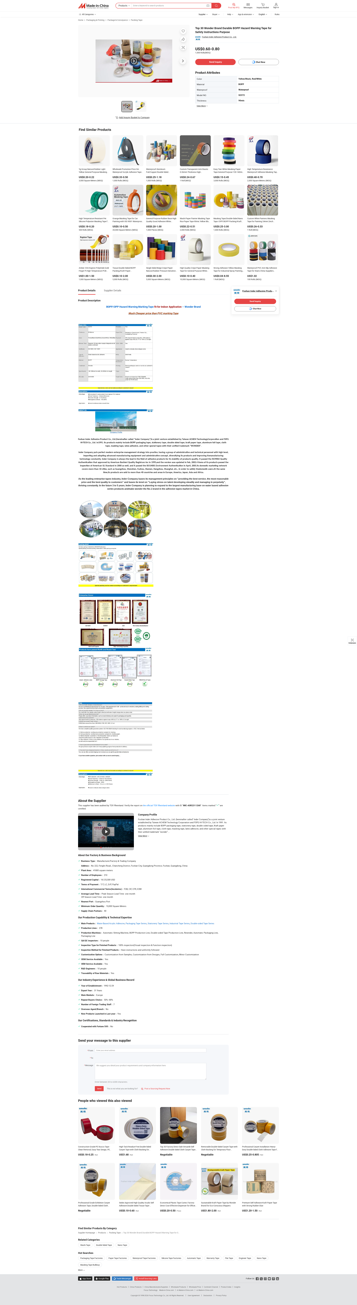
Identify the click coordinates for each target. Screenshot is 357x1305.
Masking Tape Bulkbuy (90, 1264)
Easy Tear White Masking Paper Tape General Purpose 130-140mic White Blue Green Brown (228, 171)
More (80, 1270)
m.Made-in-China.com (185, 1290)
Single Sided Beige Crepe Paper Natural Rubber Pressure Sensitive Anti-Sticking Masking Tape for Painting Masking (161, 270)
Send (99, 1088)
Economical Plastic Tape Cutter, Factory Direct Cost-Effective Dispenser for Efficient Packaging (178, 1205)
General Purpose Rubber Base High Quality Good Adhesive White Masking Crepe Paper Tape (161, 220)
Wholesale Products (178, 1287)
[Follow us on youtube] (269, 1278)
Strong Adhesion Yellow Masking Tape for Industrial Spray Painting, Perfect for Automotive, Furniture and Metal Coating (228, 270)
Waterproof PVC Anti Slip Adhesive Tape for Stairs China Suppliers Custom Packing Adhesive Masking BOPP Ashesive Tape (262, 270)
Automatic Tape (194, 1258)
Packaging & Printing (95, 20)
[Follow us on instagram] (265, 1278)
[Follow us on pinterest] (273, 1278)
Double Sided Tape (104, 1245)
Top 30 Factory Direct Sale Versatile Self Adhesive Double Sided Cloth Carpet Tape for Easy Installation (177, 1149)
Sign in (276, 7)
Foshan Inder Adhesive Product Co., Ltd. (219, 37)
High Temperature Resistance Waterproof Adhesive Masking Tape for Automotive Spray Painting (262, 171)
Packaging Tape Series (136, 923)
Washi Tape (85, 1245)
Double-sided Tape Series (202, 923)
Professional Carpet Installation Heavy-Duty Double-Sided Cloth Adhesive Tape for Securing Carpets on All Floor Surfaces (260, 1149)
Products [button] (123, 5)
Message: (89, 1065)
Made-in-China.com (166, 1290)
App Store (85, 1278)
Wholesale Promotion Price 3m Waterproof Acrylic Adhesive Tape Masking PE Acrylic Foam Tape (127, 171)
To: (92, 1058)
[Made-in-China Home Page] (93, 6)
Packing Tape (136, 20)
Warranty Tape (213, 1258)
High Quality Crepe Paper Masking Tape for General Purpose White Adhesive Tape (194, 270)
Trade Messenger (122, 1278)
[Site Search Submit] (216, 5)
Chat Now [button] (260, 62)
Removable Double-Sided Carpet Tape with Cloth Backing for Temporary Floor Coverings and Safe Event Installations (219, 1149)
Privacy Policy (221, 1295)
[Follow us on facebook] (257, 1278)
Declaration (207, 1295)
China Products (136, 1287)
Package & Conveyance (118, 20)
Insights (237, 1287)
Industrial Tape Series (180, 923)
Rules (277, 14)
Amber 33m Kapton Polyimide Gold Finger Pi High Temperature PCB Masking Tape (94, 270)
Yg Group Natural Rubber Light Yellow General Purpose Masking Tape (93, 171)
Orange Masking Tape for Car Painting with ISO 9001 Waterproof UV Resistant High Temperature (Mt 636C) (128, 220)
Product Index (226, 1287)
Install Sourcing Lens (148, 1278)
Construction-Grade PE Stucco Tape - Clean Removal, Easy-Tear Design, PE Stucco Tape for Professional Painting (94, 1149)
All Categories (88, 14)
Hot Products (122, 1287)
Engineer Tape (245, 1258)
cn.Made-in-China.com (204, 1290)
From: (90, 1050)
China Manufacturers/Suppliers (156, 1287)
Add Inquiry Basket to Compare (134, 117)
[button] (208, 5)
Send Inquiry (215, 62)
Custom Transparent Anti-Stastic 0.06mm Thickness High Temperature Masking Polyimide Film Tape (194, 171)
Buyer (214, 14)
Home (80, 20)
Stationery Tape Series (158, 923)
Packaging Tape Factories (91, 1258)
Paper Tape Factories (117, 1258)
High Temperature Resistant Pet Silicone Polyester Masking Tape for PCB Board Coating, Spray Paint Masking (94, 220)
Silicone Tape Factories (171, 1258)
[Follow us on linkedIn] (277, 1278)
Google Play (102, 1278)
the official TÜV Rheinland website (159, 805)
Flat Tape (229, 1258)
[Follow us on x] (261, 1278)
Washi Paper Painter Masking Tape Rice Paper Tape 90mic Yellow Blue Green (195, 220)
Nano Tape (122, 1245)
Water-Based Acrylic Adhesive (111, 923)
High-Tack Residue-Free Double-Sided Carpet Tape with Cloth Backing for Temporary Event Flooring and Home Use (136, 1149)
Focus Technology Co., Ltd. (159, 1295)
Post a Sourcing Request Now (155, 1088)
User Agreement (194, 1295)
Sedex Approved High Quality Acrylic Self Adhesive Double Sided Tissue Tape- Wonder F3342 (136, 1205)
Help (229, 14)
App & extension (245, 14)
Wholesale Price (195, 1287)
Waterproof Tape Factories (144, 1258)
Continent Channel (211, 1287)
